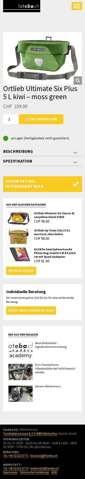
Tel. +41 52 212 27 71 (15, 456)
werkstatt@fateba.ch (45, 468)
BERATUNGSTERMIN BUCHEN (31, 310)
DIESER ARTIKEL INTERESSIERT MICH (24, 183)
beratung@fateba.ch (44, 456)
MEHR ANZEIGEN (21, 270)
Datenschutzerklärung (34, 472)
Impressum (10, 472)
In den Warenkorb (41, 119)
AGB (54, 472)
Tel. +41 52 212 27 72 (15, 468)
